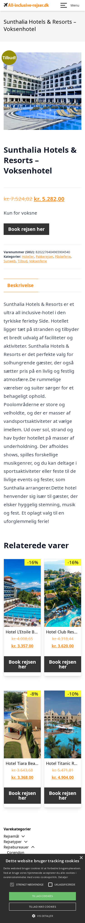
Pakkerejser (44, 256)
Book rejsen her (26, 229)
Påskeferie (63, 256)
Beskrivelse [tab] (20, 285)
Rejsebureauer (16, 847)
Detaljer (63, 877)
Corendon (15, 852)
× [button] (81, 858)
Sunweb (10, 261)
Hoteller (28, 256)
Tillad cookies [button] (42, 896)
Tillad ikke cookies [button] (42, 906)
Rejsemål (11, 836)
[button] (42, 916)
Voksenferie (38, 261)
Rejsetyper (13, 841)
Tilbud (22, 261)
